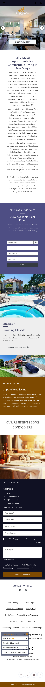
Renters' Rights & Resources (28, 615)
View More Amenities (17, 347)
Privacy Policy (8, 568)
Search (22, 265)
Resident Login (14, 602)
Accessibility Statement (11, 627)
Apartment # (12, 254)
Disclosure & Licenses (16, 621)
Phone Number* (11, 533)
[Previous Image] (2, 27)
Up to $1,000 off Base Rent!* (22, 684)
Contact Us (31, 621)
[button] (36, 3)
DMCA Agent (10, 615)
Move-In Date (12, 242)
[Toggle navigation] (4, 3)
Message (9, 549)
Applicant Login (28, 602)
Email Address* (10, 526)
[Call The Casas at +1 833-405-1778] (41, 3)
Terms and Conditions (15, 609)
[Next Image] (42, 27)
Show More (38, 542)
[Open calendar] (35, 242)
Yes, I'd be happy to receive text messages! (21, 539)
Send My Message (22, 574)
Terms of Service (23, 568)
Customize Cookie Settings (32, 627)
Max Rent (11, 259)
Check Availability (22, 42)
